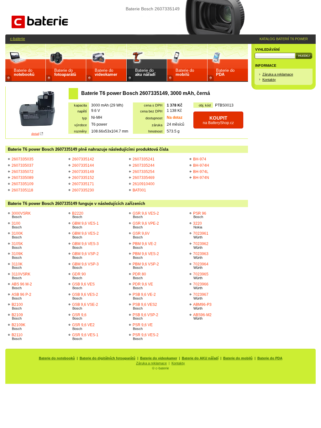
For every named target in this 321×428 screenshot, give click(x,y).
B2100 (17, 306)
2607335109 (23, 184)
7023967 (200, 296)
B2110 (17, 337)
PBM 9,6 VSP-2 (146, 266)
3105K (17, 245)
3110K (17, 266)
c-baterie (17, 39)
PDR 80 (139, 276)
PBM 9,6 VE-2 (144, 245)
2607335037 (23, 165)
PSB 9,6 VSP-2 (145, 317)
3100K (17, 235)
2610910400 (144, 184)
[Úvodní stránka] (40, 26)
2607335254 (144, 172)
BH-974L (200, 172)
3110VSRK (21, 276)
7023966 (200, 286)
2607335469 (144, 177)
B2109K (18, 327)
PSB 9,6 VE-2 (144, 296)
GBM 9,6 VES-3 (85, 245)
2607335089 (23, 177)
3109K (17, 255)
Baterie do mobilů (238, 358)
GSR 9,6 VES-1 (85, 337)
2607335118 (22, 190)
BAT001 (139, 190)
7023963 (200, 255)
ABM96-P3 (202, 306)
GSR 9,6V (141, 235)
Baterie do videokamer (158, 358)
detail (35, 133)
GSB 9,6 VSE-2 (85, 306)
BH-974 (199, 159)
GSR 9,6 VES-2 (146, 215)
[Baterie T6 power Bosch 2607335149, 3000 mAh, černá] (37, 109)
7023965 (200, 276)
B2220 (77, 215)
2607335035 (23, 159)
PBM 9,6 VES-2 (146, 255)
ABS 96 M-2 (22, 286)
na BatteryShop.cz (218, 120)
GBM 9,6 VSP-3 (85, 266)
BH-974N (201, 177)
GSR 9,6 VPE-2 (146, 225)
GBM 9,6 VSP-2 (85, 255)
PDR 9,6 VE (143, 286)
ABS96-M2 (202, 317)
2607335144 (83, 165)
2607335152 (83, 177)
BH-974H (201, 165)
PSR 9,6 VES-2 (146, 337)
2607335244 (144, 165)
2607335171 (83, 184)
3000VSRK (21, 215)
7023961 (200, 235)
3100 (17, 225)
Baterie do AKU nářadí (200, 358)
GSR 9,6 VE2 (83, 327)
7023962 (200, 245)
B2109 (17, 317)
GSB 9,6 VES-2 (85, 296)
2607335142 (83, 159)
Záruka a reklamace (277, 74)
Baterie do (24, 72)
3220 (197, 225)
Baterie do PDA (269, 358)
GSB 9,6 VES (83, 286)
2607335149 (83, 172)
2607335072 (23, 172)
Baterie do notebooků (57, 358)
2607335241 (144, 159)
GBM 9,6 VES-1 (85, 225)
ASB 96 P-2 (21, 296)
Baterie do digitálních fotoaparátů (107, 358)
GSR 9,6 (79, 317)
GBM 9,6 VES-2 (85, 235)
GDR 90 (79, 276)
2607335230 (83, 190)
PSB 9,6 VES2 (145, 306)
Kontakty (269, 79)
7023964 (200, 266)
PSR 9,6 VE (143, 327)
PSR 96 (199, 215)
